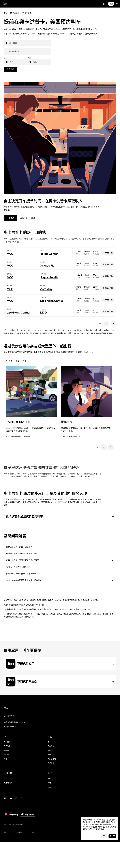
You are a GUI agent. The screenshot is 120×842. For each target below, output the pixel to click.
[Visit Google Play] (11, 814)
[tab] (30, 361)
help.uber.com (67, 609)
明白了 (112, 836)
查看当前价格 (108, 253)
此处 (112, 827)
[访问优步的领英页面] (5, 798)
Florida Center (49, 253)
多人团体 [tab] (9, 361)
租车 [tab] (24, 361)
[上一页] (106, 323)
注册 (111, 4)
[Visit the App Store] (27, 814)
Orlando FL (47, 265)
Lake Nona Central (51, 300)
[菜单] (117, 4)
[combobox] (9, 43)
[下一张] (111, 447)
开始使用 (10, 218)
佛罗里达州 (14, 13)
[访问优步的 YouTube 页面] (11, 798)
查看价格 (10, 69)
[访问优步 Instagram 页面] (16, 798)
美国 (6, 13)
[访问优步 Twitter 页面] (22, 798)
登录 (104, 4)
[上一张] (104, 447)
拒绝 (104, 836)
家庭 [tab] (17, 361)
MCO (10, 253)
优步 (5, 3)
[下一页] (113, 323)
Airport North (49, 277)
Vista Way (46, 289)
